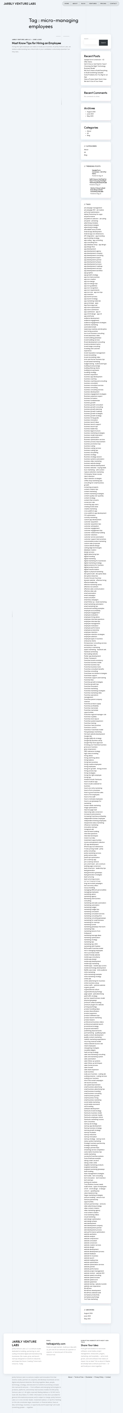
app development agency (92, 251)
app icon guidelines (90, 286)
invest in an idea (89, 838)
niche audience (102, 970)
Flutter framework (90, 658)
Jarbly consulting (89, 851)
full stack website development (94, 734)
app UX (99, 314)
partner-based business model (94, 998)
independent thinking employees (95, 821)
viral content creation (91, 1213)
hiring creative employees (92, 764)
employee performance (92, 628)
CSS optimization (90, 515)
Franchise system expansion (93, 721)
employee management (92, 624)
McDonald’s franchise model (93, 948)
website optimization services (94, 1264)
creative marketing (90, 509)
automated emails (90, 327)
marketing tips (89, 942)
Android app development (93, 232)
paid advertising (98, 994)
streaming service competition (94, 1150)
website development (91, 1249)
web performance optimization (94, 1232)
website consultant (90, 1241)
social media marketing (92, 1102)
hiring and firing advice (91, 758)
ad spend (87, 221)
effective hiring (101, 580)
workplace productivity (91, 1295)
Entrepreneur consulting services (95, 643)
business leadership (91, 429)
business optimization (91, 437)
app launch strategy (91, 299)
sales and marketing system (93, 1057)
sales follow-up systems (92, 1061)
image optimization (90, 808)
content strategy (89, 498)
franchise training (90, 723)
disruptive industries (91, 576)
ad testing (94, 221)
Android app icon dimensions (94, 234)
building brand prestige (92, 366)
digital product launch (91, 567)
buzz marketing (89, 470)
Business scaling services (92, 448)
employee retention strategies (94, 634)
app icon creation (90, 279)
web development (90, 1223)
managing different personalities (95, 890)
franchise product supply (92, 704)
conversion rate (89, 502)
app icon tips (98, 292)
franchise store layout (91, 719)
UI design (102, 1189)
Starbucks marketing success (94, 1119)
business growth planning (93, 409)
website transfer (101, 1284)
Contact (113, 3)
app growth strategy (91, 275)
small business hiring (91, 1098)
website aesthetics (90, 1234)
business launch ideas (91, 422)
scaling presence (89, 1076)
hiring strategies (89, 773)
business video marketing (92, 461)
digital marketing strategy (93, 563)
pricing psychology (90, 1007)
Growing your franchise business (95, 745)
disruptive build (89, 574)
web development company (93, 1226)
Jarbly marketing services (92, 853)
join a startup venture (91, 862)
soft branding (88, 1106)
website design (89, 1247)
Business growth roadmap (93, 411)
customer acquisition (91, 522)
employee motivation (91, 626)
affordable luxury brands (92, 229)
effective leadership (90, 582)
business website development (94, 465)
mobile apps (88, 966)
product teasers (89, 1020)
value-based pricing (90, 1193)
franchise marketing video (93, 693)
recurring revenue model (92, 1041)
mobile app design (90, 959)
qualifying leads (100, 1033)
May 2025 (90, 116)
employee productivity (91, 630)
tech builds (87, 1176)
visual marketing (89, 1217)
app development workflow (93, 271)
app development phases (92, 262)
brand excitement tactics (92, 344)
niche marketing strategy (92, 976)
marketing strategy (90, 940)
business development (91, 392)
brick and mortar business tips (94, 359)
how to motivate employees (93, 799)
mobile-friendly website (92, 955)
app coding (88, 240)
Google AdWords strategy (92, 738)
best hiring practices (91, 331)
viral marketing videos (91, 1215)
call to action (100, 470)
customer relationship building (94, 533)
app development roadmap (93, 266)
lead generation (89, 870)
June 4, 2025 (37, 39)
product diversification (91, 1011)
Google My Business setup (93, 740)
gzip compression (90, 749)
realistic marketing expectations (95, 1039)
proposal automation (91, 1028)
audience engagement (91, 320)
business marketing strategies (94, 433)
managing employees (91, 892)
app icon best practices (92, 277)
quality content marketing (93, 1037)
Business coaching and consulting (95, 381)
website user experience (92, 1286)
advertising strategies (91, 225)
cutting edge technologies (93, 548)
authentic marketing (91, 325)
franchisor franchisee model (93, 730)
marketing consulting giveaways (95, 918)
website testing (89, 1284)
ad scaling (102, 219)
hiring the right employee (92, 775)
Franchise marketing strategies (94, 691)
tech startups (88, 1180)
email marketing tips (91, 606)
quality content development (93, 1035)
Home (67, 3)
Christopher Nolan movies (93, 474)
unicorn (86, 1191)
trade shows (88, 1187)
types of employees (100, 1187)
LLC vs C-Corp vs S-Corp (92, 881)
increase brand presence (92, 814)
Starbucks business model (93, 1113)
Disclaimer (88, 1377)
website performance (91, 1269)
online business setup (91, 983)
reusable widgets (90, 1050)
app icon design (89, 281)
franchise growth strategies (93, 682)
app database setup (91, 245)
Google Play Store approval (93, 743)
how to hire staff (89, 797)
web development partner (93, 1228)
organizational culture (91, 989)
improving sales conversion (93, 812)
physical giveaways (90, 1000)
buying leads (102, 468)
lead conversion (89, 868)
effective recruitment (91, 587)
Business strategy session (93, 457)
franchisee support (90, 676)
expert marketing (90, 650)
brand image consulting (92, 346)
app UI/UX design (90, 314)
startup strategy (89, 1139)
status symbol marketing (92, 1141)
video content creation (91, 1208)
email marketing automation (93, 604)
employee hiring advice (92, 617)
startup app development (92, 1126)
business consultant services (93, 385)
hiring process (102, 769)
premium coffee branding (92, 1002)
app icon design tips (91, 284)
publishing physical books (93, 1031)
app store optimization (92, 307)
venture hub (100, 1197)
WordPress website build (92, 1293)
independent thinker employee (94, 818)
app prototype (89, 303)
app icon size (88, 292)
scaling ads (102, 1074)
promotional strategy (91, 1026)
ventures (103, 1204)
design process (89, 552)
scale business (89, 1072)
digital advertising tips (91, 554)
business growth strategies (93, 413)
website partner (89, 1267)
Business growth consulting (93, 407)
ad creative (100, 210)
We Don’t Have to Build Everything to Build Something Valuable (97, 189)
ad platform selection (91, 219)
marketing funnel (90, 925)
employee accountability (92, 611)
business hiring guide (91, 418)
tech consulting (97, 1176)
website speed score (91, 1280)
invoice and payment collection (94, 842)
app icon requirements (91, 290)
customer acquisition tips (92, 524)
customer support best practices (95, 539)
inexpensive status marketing (94, 823)
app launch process (90, 297)
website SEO (100, 1273)
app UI (98, 312)
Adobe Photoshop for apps (93, 214)
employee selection (90, 637)
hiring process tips (90, 771)
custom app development (92, 520)
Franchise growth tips (91, 684)
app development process (93, 264)
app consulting (98, 240)
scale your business (90, 1074)
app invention (88, 294)
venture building (89, 1197)
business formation (90, 398)
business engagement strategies (95, 394)
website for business (91, 1256)
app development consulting (93, 255)
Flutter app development (92, 656)
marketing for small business (94, 920)
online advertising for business (94, 981)
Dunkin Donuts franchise (92, 578)
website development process (94, 1251)
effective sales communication (94, 589)
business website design (92, 463)
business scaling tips (91, 450)
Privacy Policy (98, 1377)
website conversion (90, 1243)
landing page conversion (92, 866)
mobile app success (100, 966)
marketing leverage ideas (92, 935)
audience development (91, 318)
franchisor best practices (92, 725)
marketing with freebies (92, 946)
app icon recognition (91, 288)
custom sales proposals (92, 543)
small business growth (91, 1096)
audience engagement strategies (95, 323)
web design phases (90, 1221)
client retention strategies (93, 478)
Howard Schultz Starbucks (93, 779)
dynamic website (89, 580)
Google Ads (88, 736)
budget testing (89, 364)
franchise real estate (91, 708)
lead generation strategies (93, 875)
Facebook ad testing (91, 652)
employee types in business (93, 639)
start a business (89, 1122)
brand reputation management (94, 353)
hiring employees (90, 766)
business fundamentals (92, 400)
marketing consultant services (94, 914)
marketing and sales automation (95, 903)
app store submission (91, 310)
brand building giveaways (92, 338)
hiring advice (88, 756)
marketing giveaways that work (94, 927)
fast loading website (91, 654)
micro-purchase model (91, 953)
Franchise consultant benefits (94, 669)
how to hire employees (91, 795)
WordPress (88, 1288)
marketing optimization (92, 938)
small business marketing (92, 1100)
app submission (89, 312)
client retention (89, 476)
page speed (88, 994)
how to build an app (91, 782)
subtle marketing (90, 1154)
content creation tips (91, 489)
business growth (89, 403)
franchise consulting (91, 671)
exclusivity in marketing (92, 647)
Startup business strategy (93, 1128)
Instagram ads (89, 829)
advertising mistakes (91, 223)
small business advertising (93, 1087)
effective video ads (90, 591)
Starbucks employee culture (93, 1117)
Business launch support (92, 424)
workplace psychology (91, 1297)
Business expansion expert (93, 396)
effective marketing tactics (93, 585)
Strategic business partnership (94, 1143)
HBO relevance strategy (92, 751)
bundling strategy (90, 372)
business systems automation (94, 459)
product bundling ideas (92, 1009)
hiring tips (87, 777)
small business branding (92, 1091)
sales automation (90, 1059)
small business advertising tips (94, 1089)
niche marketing (89, 972)
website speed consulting (92, 1275)
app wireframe (89, 316)
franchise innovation (91, 686)
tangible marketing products (93, 1165)
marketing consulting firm (93, 916)
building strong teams (91, 370)
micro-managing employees (93, 951)
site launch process (90, 1083)
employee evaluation (91, 615)
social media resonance (92, 1104)
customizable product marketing (95, 541)
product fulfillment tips (91, 1015)
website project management (94, 1271)
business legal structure (92, 431)
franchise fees (89, 680)
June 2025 (90, 114)
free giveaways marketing (93, 732)
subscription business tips (93, 1152)
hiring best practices (91, 762)
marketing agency (90, 896)
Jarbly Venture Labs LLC (21, 39)
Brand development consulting (94, 342)
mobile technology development (95, 968)
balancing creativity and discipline (95, 329)
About (75, 3)
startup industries (90, 1135)
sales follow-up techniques (93, 1063)
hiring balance (89, 760)
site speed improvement (92, 1085)
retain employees (90, 1046)
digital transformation (91, 569)
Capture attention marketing (94, 472)
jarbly (101, 849)
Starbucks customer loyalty (93, 1115)
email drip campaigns (91, 600)
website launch (89, 1258)
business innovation (91, 420)
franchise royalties (90, 717)
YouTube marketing (91, 1299)
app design (102, 245)
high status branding (91, 753)
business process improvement (94, 442)
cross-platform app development (95, 513)
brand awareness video (92, 336)
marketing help (89, 929)
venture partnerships (91, 1204)
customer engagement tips (93, 530)
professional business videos (94, 1022)
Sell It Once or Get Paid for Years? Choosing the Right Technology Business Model (95, 66)
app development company (93, 253)
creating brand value (91, 507)
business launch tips (91, 426)
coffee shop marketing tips (93, 481)
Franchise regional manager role (95, 714)
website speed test (90, 1282)
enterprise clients (90, 641)
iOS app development (91, 844)
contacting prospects (91, 487)
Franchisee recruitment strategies (95, 673)
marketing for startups (92, 922)
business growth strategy (92, 416)
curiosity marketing (90, 517)
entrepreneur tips (90, 645)
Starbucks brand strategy (92, 1111)
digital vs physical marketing (93, 572)
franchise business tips (92, 665)
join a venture (100, 864)
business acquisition (91, 375)
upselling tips (94, 1191)
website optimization (91, 1262)
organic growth (89, 987)
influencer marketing (91, 825)
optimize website (99, 985)
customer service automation (94, 537)
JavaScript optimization (92, 857)
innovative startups (90, 827)
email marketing (101, 602)
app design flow (89, 247)
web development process (93, 1230)
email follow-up (89, 602)
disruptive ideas (101, 574)
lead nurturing (89, 877)
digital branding (89, 556)
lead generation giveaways (93, 873)
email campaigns (89, 595)
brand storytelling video (92, 357)
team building (88, 1171)
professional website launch (93, 1024)
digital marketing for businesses (95, 561)
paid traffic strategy (90, 996)
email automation (90, 593)
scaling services (101, 1076)
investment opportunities (92, 840)
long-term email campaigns (93, 883)
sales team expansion (91, 1070)
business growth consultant (93, 405)
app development (90, 249)
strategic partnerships (91, 1148)
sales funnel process (91, 1065)
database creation (90, 550)
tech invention (101, 1178)
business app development (93, 377)
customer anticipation (91, 526)
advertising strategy (91, 227)
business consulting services (93, 390)
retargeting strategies (91, 1048)
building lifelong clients (92, 368)
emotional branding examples (94, 608)
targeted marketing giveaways (94, 1169)
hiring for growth (90, 769)
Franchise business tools (92, 667)
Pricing (103, 3)
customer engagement (91, 528)
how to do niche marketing (93, 788)
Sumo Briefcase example (92, 1158)
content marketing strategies (94, 494)
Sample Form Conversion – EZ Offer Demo (99, 171)
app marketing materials (92, 301)
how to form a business (92, 790)
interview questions (90, 834)
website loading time (91, 1260)
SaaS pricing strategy (91, 1052)
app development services (93, 268)
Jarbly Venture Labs (20, 3)
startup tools (100, 1139)
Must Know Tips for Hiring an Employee (36, 43)
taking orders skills (90, 1163)
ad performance (89, 216)
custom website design (91, 546)
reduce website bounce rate (93, 1044)
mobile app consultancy (92, 957)
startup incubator (90, 1132)
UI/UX (86, 1189)
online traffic (88, 985)
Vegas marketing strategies (93, 1195)
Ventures (93, 3)
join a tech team (89, 864)
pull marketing (89, 1033)
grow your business (91, 747)
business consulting (91, 388)
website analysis (89, 1236)
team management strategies (94, 1174)
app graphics (88, 273)
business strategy (90, 455)
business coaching (90, 379)
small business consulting (92, 1093)
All (88, 133)
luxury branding (89, 888)
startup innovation (90, 1137)
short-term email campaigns (93, 1080)
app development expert (92, 258)
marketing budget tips (91, 909)
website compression (91, 1238)
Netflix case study (90, 970)
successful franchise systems (94, 1156)
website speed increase (92, 1277)
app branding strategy (91, 238)
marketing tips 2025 (91, 944)
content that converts (91, 500)
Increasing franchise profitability (95, 816)
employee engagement (92, 613)
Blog (83, 3)
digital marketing (90, 559)
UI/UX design (93, 1189)
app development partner (92, 260)
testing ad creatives (90, 1182)
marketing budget (90, 907)
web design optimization (92, 1219)
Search (86, 39)
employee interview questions (94, 619)
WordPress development (92, 1290)
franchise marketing (91, 688)
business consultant (91, 383)
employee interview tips (92, 621)
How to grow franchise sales (93, 792)
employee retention (90, 632)
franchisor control (90, 727)
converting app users (91, 504)
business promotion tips (92, 444)
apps (96, 303)
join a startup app (90, 860)
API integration (89, 236)
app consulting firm (90, 242)
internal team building (91, 831)
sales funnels (88, 1067)
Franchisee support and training (95, 678)
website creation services (92, 1245)
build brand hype (101, 364)
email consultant (89, 598)
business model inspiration (93, 435)
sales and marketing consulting (94, 1054)
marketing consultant (91, 912)
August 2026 (91, 112)
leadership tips (101, 868)
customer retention (90, 535)
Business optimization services (94, 439)
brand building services (92, 340)
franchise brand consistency (93, 660)
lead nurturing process (92, 879)
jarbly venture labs (90, 855)
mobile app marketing (91, 963)
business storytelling (91, 452)
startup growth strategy (92, 1130)
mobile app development (92, 961)
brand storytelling (90, 355)
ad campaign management (93, 208)
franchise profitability (91, 706)
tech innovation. (89, 1178)
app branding (100, 236)
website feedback (90, 1254)
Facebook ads (101, 650)
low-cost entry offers (91, 886)
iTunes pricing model (91, 849)
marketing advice (90, 894)
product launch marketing (93, 1018)
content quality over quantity (94, 496)
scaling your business (91, 1078)
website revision (89, 1273)
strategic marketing (90, 1145)
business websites (90, 468)
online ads (87, 979)
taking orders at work (91, 1161)
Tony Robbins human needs (93, 1184)
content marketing (90, 491)
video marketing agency (92, 1210)
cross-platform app (90, 511)
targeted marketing (90, 1167)
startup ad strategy (90, 1124)
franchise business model (92, 663)
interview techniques (91, 836)
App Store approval (90, 305)
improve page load (90, 810)
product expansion (90, 1013)
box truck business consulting (94, 333)
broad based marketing (92, 362)
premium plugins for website (94, 1005)
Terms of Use (78, 1377)
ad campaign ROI (89, 210)
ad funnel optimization (91, 212)
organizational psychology (93, 992)
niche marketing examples (93, 974)
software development (91, 1109)
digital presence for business (94, 565)
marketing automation (91, 905)
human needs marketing (92, 805)
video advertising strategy (93, 1206)
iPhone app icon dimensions (93, 847)
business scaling (89, 446)
